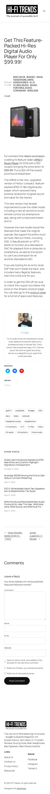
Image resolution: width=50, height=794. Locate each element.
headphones (30, 421)
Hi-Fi (32, 82)
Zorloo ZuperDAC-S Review (36, 535)
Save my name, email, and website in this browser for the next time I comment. (24, 661)
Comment (9, 590)
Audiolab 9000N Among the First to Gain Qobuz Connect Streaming (24, 476)
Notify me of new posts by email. (20, 673)
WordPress (21, 788)
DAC (40, 410)
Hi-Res (31, 426)
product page (38, 292)
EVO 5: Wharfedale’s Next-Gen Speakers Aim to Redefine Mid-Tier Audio (24, 489)
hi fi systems (11, 426)
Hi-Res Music (21, 85)
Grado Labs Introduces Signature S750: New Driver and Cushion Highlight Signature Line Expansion (24, 462)
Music (33, 85)
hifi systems (22, 432)
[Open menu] (44, 11)
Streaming (19, 90)
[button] (25, 122)
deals (16, 416)
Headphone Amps (23, 79)
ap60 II (9, 410)
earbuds (25, 416)
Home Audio (37, 432)
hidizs (40, 426)
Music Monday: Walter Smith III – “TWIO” (13, 535)
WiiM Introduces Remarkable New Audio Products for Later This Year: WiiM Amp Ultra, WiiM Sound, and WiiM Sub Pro (24, 504)
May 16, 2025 (10, 495)
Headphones (20, 82)
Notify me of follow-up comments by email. (25, 668)
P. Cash (7, 95)
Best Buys (19, 76)
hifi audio (9, 432)
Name (6, 623)
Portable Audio (22, 87)
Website (7, 647)
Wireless (32, 90)
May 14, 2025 (9, 510)
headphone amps (13, 421)
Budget (31, 76)
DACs (40, 76)
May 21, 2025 (9, 482)
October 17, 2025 (11, 469)
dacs (8, 416)
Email (6, 635)
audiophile (19, 410)
